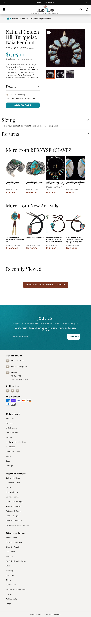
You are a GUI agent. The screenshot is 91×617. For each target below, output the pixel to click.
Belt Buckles (11, 428)
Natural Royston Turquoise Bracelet (13, 183)
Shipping (9, 59)
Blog (8, 566)
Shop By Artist (12, 547)
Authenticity (11, 599)
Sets (8, 461)
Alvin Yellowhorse (14, 520)
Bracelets (10, 423)
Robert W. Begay (13, 506)
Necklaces (10, 447)
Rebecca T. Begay (14, 511)
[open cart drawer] (87, 9)
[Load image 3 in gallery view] (70, 74)
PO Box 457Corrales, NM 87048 (19, 376)
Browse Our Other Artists (17, 525)
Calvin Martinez (13, 478)
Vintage (9, 466)
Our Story (10, 552)
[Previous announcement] (4, 2)
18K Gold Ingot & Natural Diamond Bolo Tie (15, 239)
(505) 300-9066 (17, 361)
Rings (8, 456)
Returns (9, 556)
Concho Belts (12, 433)
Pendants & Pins (13, 451)
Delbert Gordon (13, 483)
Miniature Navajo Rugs (16, 442)
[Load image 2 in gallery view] (60, 74)
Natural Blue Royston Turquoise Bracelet (34, 183)
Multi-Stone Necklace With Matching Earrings (55, 183)
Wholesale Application (16, 589)
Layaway (10, 594)
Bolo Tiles (10, 418)
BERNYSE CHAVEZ (16, 48)
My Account (11, 585)
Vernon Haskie (12, 497)
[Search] (80, 9)
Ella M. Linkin (12, 492)
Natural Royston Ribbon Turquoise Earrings (75, 183)
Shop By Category (14, 542)
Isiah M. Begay (12, 516)
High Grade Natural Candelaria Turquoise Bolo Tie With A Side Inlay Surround (74, 240)
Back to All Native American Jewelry (45, 285)
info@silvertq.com (19, 367)
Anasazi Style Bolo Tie (35, 237)
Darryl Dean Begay (14, 502)
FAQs (8, 604)
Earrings (10, 437)
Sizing (8, 580)
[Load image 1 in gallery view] (50, 74)
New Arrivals (11, 537)
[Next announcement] (86, 2)
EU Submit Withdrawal (16, 561)
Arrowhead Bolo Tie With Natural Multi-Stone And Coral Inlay (54, 239)
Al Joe (8, 487)
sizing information (42, 126)
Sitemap (9, 571)
